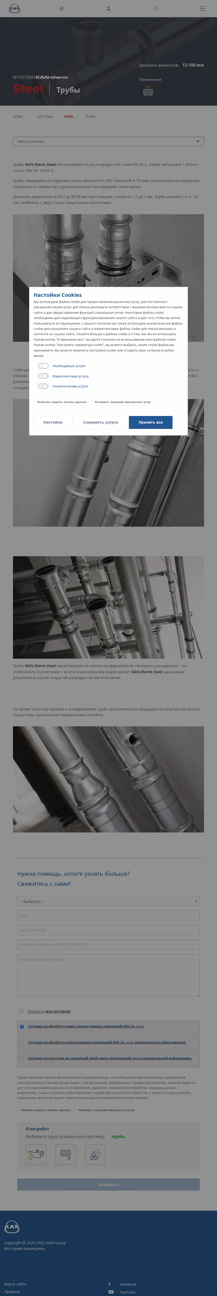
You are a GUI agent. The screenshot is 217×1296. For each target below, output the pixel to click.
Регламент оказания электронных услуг (123, 402)
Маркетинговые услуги (71, 376)
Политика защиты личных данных (62, 402)
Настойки (52, 422)
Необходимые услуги (69, 366)
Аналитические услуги (70, 386)
